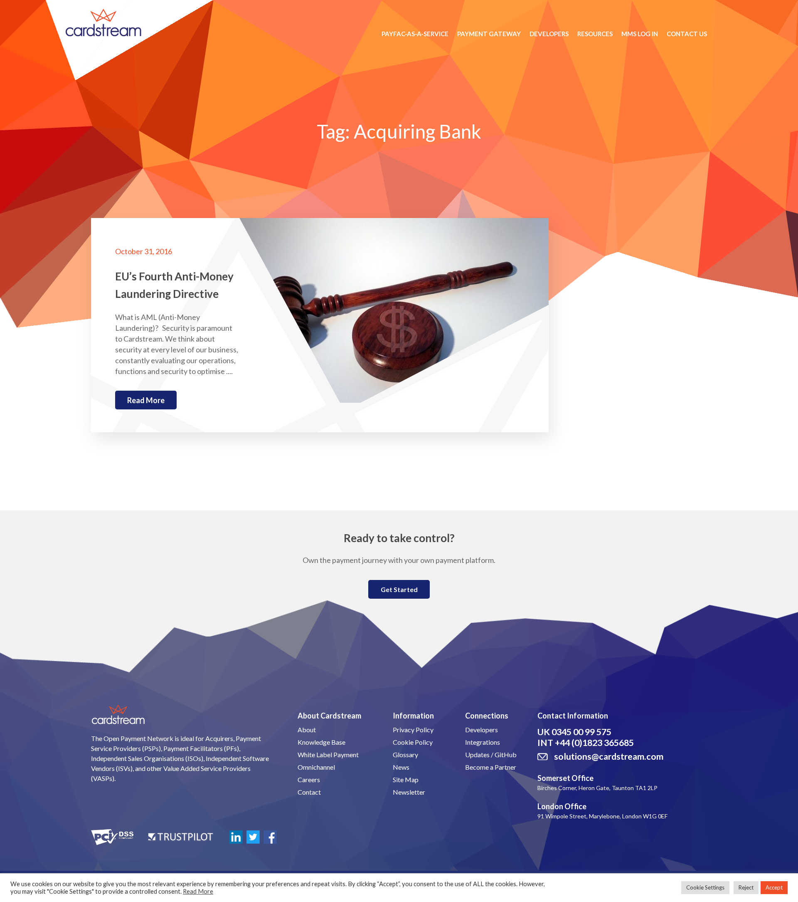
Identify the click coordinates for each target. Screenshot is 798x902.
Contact (309, 792)
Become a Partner (490, 767)
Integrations (482, 742)
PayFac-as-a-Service (415, 33)
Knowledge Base (321, 742)
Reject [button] (746, 887)
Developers (549, 33)
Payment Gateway (489, 33)
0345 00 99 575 (581, 731)
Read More (198, 891)
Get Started (399, 589)
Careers (309, 779)
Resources (595, 33)
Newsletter (409, 792)
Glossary (405, 754)
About (307, 729)
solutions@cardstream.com (608, 756)
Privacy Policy (413, 729)
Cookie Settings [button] (705, 887)
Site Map (406, 779)
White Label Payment (328, 754)
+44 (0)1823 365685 (594, 742)
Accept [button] (774, 887)
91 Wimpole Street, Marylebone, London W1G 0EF (602, 816)
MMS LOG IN (639, 33)
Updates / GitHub (491, 754)
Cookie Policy (413, 742)
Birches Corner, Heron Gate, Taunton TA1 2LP (597, 787)
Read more (146, 400)
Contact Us (687, 33)
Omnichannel (316, 767)
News (401, 767)
